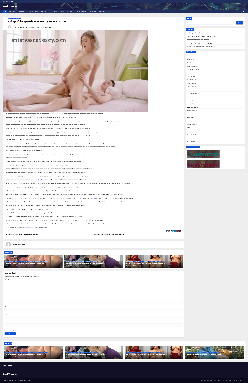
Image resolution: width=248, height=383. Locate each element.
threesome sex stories (192, 131)
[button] (241, 11)
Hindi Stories (12, 11)
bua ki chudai (190, 73)
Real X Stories (10, 6)
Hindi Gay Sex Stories (192, 100)
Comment (7, 279)
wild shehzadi (17, 25)
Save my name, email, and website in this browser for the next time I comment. (25, 330)
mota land (39, 179)
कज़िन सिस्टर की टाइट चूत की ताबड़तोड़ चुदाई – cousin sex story (201, 46)
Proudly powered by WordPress (9, 380)
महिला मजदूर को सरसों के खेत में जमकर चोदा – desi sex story (200, 43)
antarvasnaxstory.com (31, 227)
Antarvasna (22, 11)
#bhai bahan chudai (26, 27)
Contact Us (92, 11)
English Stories (33, 11)
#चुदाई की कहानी (48, 27)
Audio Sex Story (81, 11)
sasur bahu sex (191, 117)
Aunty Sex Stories (191, 62)
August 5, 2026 (131, 356)
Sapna (15, 265)
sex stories (37, 261)
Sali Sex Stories (191, 114)
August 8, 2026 (10, 356)
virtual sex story (44, 261)
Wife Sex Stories (191, 141)
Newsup (21, 380)
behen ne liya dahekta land (56, 113)
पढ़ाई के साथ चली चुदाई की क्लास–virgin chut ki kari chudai (108, 234)
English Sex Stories (192, 83)
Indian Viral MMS (7, 365)
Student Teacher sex (192, 124)
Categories (70, 11)
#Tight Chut (41, 27)
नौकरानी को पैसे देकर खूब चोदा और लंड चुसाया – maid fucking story (85, 263)
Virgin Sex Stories (158, 261)
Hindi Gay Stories (46, 11)
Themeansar (27, 380)
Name (6, 306)
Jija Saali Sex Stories (192, 107)
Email (6, 314)
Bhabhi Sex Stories (129, 261)
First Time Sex (81, 261)
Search (189, 18)
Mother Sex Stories (192, 110)
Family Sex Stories (191, 86)
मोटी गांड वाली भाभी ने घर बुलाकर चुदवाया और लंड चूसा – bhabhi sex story (147, 263)
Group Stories (228, 380)
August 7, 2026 (71, 356)
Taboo (188, 127)
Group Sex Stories (59, 11)
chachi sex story (191, 76)
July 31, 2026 (191, 356)
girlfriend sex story (10, 261)
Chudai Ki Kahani (24, 261)
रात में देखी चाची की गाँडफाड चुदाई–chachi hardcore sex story (23, 234)
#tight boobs (34, 27)
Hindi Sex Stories (11, 18)
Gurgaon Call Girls (104, 11)
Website (6, 322)
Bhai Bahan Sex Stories (193, 69)
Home (201, 380)
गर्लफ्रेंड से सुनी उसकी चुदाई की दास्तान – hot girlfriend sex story (25, 263)
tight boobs (95, 198)
